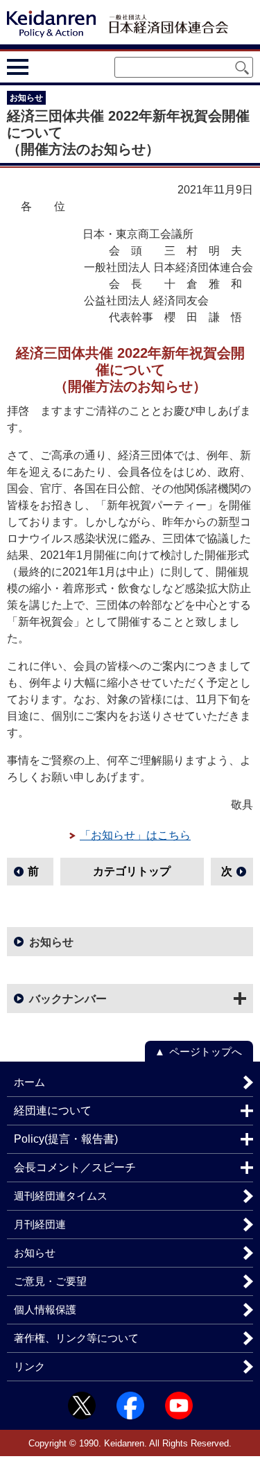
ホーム (29, 1082)
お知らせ (51, 942)
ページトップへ (205, 1051)
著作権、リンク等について (76, 1338)
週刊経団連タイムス (60, 1196)
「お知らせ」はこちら (135, 835)
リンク (29, 1366)
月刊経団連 (40, 1224)
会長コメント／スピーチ (75, 1167)
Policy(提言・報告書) (66, 1139)
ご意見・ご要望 (50, 1281)
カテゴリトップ (132, 871)
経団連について (53, 1110)
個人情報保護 (45, 1309)
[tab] (43, 66)
